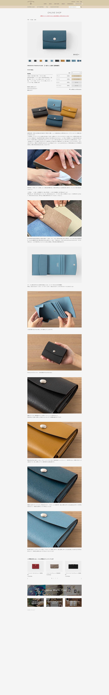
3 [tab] (55, 578)
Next (81, 579)
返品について (29, 90)
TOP (28, 19)
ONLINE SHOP (78, 3)
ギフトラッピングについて (31, 88)
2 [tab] (53, 578)
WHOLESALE (70, 3)
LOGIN (78, 1)
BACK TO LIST (31, 609)
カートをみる (81, 1)
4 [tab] (57, 578)
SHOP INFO (56, 3)
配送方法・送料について (31, 86)
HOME (45, 3)
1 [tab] (51, 578)
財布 (35, 19)
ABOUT (63, 3)
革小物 (32, 19)
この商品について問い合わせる (76, 89)
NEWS (50, 3)
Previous (28, 579)
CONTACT (73, 1)
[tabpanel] (35, 569)
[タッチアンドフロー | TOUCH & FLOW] (30, 4)
